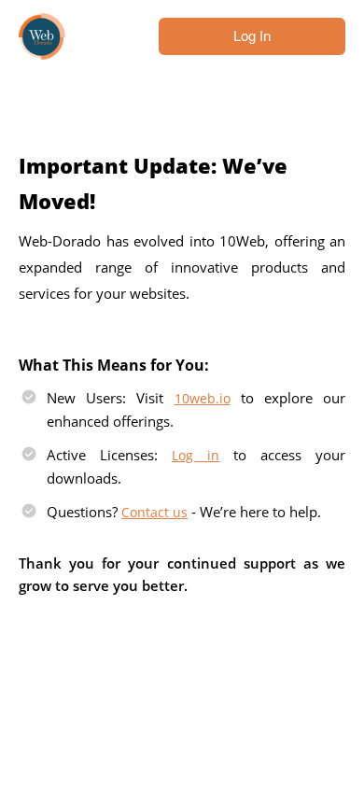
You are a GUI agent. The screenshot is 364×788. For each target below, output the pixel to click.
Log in (195, 455)
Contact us (154, 512)
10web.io (203, 398)
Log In (252, 36)
